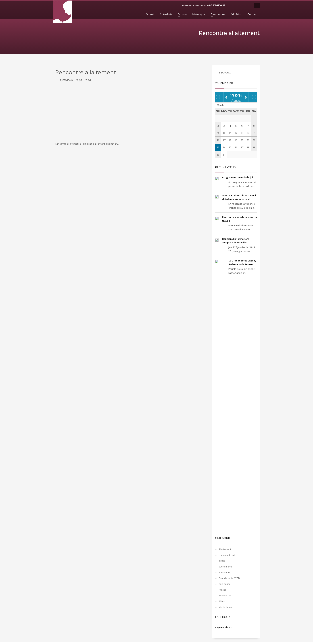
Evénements (225, 566)
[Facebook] (231, 5)
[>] (254, 97)
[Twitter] (237, 5)
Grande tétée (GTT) (229, 578)
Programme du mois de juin (238, 177)
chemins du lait (227, 555)
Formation (224, 572)
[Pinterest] (242, 5)
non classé (225, 584)
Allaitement (225, 549)
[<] (218, 97)
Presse (222, 589)
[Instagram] (248, 5)
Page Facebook (223, 627)
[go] (252, 73)
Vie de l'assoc (226, 607)
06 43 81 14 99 (217, 5)
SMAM (222, 601)
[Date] (57, 79)
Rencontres (225, 595)
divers (222, 560)
